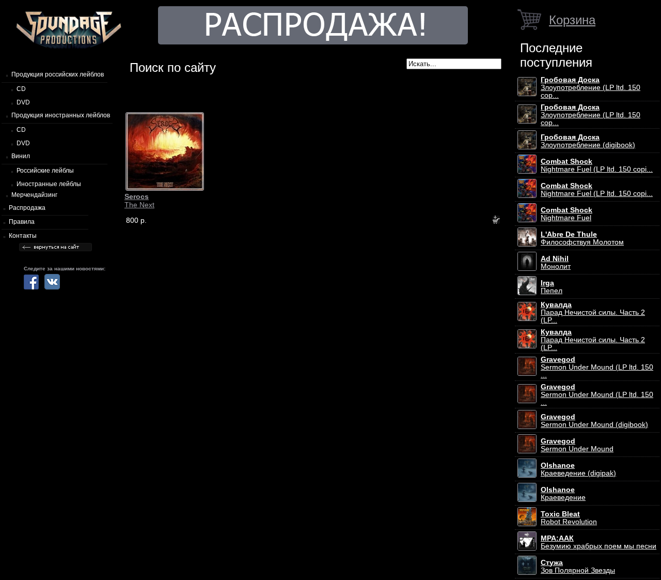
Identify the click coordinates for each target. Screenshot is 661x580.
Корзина (572, 20)
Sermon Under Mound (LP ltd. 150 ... (597, 367)
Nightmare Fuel (566, 214)
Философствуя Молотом (582, 238)
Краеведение (563, 493)
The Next (139, 200)
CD (21, 89)
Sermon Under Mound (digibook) (594, 421)
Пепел (551, 287)
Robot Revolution (569, 518)
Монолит (556, 262)
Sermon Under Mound (577, 445)
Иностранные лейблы (49, 184)
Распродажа (27, 207)
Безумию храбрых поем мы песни (598, 542)
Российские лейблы (45, 170)
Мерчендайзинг (34, 195)
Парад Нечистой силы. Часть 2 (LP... (593, 312)
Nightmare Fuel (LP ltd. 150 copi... (597, 165)
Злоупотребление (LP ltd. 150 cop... (590, 87)
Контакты (23, 235)
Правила (22, 221)
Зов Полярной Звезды (578, 566)
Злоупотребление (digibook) (588, 141)
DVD (23, 102)
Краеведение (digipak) (578, 469)
